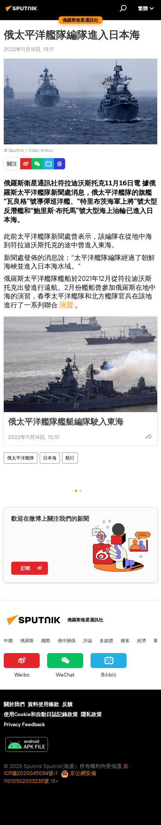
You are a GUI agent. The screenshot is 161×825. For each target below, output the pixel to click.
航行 (70, 458)
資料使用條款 (43, 704)
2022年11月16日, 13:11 (29, 49)
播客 (125, 640)
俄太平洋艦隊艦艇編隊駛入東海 (66, 421)
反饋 (67, 704)
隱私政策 (91, 714)
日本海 (50, 458)
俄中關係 (67, 640)
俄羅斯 (27, 640)
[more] (148, 436)
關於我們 (14, 704)
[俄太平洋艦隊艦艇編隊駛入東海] (80, 364)
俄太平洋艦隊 (20, 458)
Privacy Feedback (24, 724)
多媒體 (106, 640)
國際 (45, 640)
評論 (87, 640)
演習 (66, 305)
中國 (8, 640)
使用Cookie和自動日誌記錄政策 (41, 714)
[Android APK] (26, 745)
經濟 (141, 640)
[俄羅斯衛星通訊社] (22, 11)
